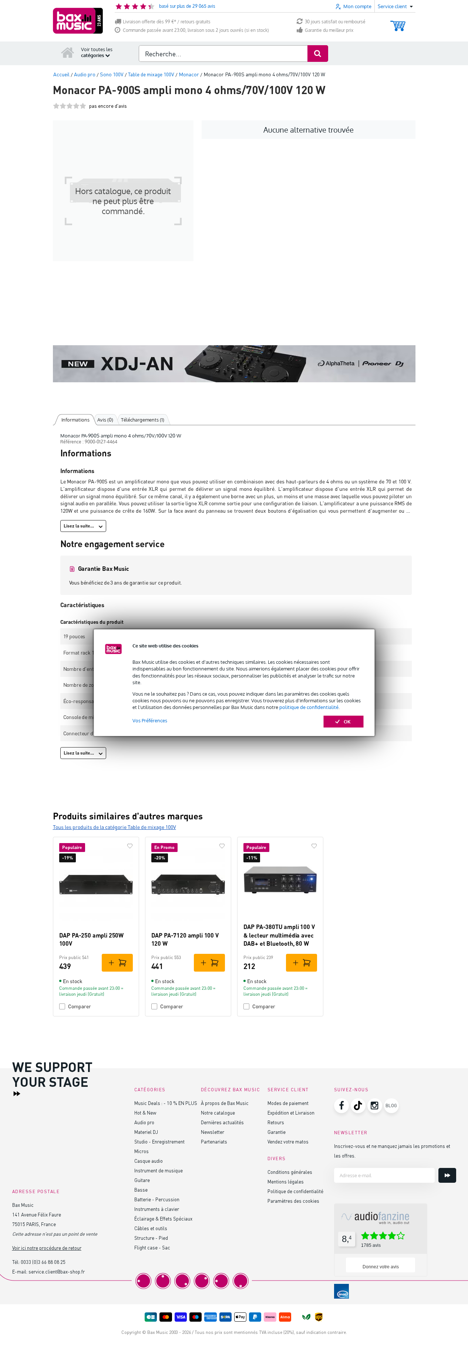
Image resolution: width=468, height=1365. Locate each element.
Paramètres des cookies (293, 1201)
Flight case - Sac (152, 1247)
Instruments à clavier (156, 1209)
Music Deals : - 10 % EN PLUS (165, 1103)
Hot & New (145, 1112)
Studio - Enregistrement (159, 1141)
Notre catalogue (218, 1112)
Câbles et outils (150, 1228)
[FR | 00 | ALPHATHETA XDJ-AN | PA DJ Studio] (234, 363)
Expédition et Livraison (290, 1112)
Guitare (142, 1180)
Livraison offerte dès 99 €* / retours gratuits (167, 21)
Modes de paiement (288, 1103)
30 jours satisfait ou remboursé (335, 21)
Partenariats (214, 1141)
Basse (141, 1189)
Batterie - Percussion (156, 1199)
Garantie (276, 1132)
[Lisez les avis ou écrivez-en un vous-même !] (69, 105)
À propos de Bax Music (225, 1103)
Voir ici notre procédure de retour (46, 1248)
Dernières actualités (222, 1122)
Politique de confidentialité (295, 1191)
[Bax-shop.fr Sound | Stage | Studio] (78, 21)
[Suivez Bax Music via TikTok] (358, 1105)
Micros (141, 1151)
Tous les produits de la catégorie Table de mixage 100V (114, 827)
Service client (288, 1089)
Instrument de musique (158, 1170)
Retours (275, 1122)
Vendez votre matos (288, 1141)
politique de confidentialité (309, 707)
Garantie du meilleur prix (329, 30)
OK (347, 722)
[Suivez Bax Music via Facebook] (341, 1105)
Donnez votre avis (381, 1266)
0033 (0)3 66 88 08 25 (43, 1262)
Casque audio (148, 1161)
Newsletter (212, 1132)
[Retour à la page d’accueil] (67, 52)
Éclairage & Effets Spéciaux (163, 1218)
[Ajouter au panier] (117, 963)
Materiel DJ (146, 1132)
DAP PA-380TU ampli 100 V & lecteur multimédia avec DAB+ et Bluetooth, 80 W (279, 935)
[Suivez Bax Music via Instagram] (374, 1105)
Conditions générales (289, 1172)
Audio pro (144, 1122)
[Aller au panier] (398, 22)
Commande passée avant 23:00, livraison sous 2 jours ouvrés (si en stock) (196, 30)
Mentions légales (285, 1181)
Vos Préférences (149, 720)
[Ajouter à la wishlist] (130, 846)
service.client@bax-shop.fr (56, 1271)
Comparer (79, 1006)
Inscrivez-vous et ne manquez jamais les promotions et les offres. (392, 1151)
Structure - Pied (151, 1238)
